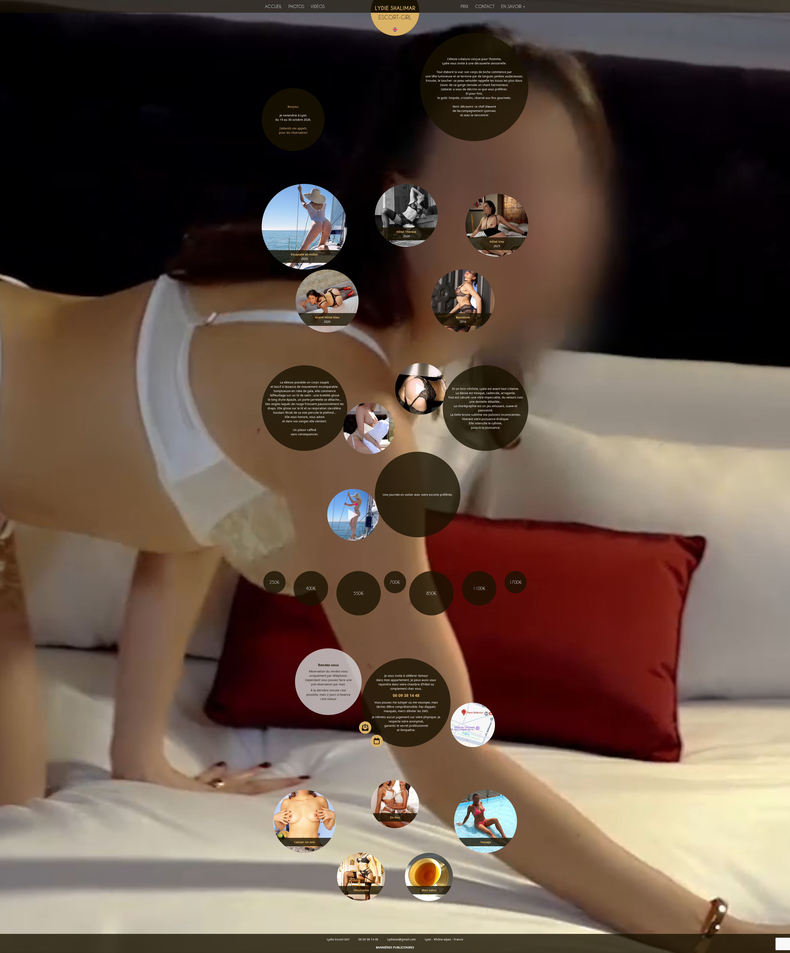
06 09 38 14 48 (406, 695)
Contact (485, 6)
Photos (296, 6)
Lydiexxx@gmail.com (401, 939)
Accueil (273, 6)
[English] (395, 29)
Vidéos (318, 6)
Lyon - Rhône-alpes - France (444, 939)
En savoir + (513, 6)
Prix (464, 6)
